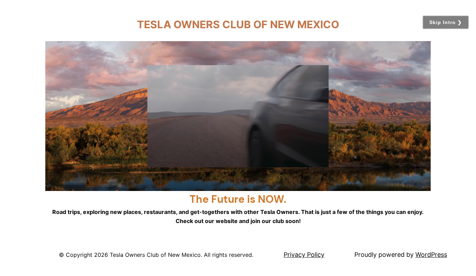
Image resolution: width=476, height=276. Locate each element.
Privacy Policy (304, 254)
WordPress (431, 254)
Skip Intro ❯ (445, 22)
